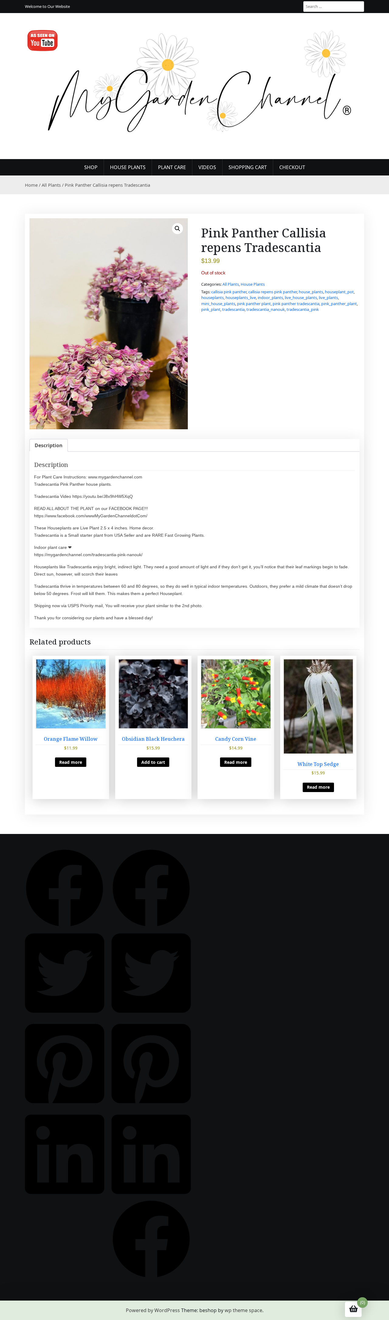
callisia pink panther (228, 291)
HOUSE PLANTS (128, 167)
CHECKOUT (292, 167)
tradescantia (233, 309)
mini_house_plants (218, 303)
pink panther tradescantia (296, 303)
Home (31, 185)
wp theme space (243, 1310)
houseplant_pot (339, 291)
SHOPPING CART (248, 167)
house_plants (311, 291)
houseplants (212, 297)
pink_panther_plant (339, 303)
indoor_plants (270, 297)
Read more (70, 762)
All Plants (51, 185)
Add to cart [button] (153, 762)
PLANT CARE (172, 167)
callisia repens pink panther (272, 291)
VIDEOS (207, 167)
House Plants (253, 284)
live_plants (328, 297)
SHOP (91, 167)
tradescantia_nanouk (265, 309)
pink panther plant (254, 303)
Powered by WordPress (153, 1310)
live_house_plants (301, 297)
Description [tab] (49, 445)
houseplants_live (240, 297)
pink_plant (210, 309)
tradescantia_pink (303, 309)
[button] (177, 228)
